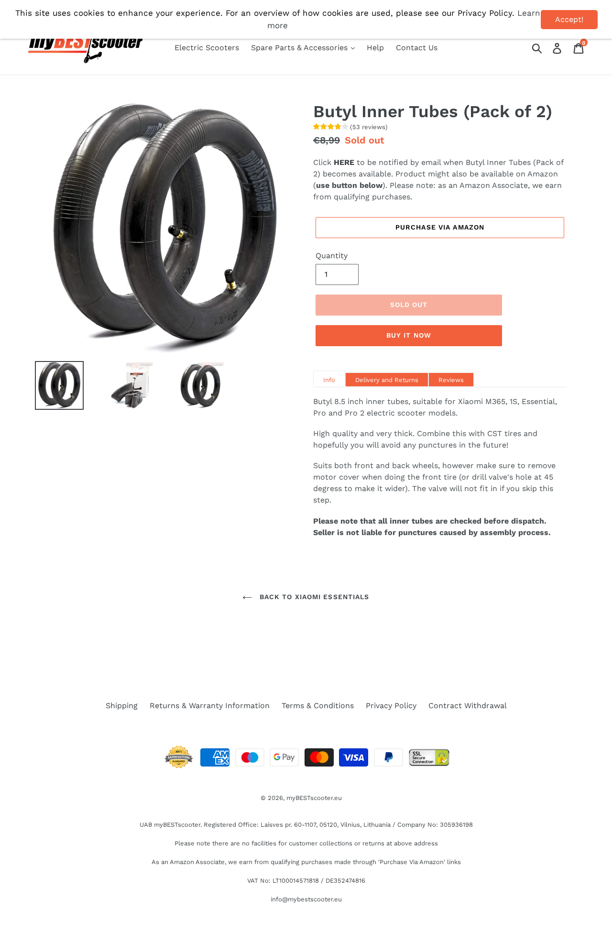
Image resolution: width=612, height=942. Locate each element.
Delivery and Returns (386, 379)
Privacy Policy (391, 705)
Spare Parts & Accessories (300, 47)
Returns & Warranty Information (210, 705)
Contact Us (416, 47)
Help (375, 47)
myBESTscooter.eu (314, 797)
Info (329, 379)
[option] (52, 385)
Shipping (122, 705)
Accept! (569, 19)
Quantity (332, 255)
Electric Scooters (207, 47)
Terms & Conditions (318, 705)
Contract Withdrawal (467, 705)
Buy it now (408, 335)
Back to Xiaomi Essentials (313, 597)
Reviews (451, 379)
